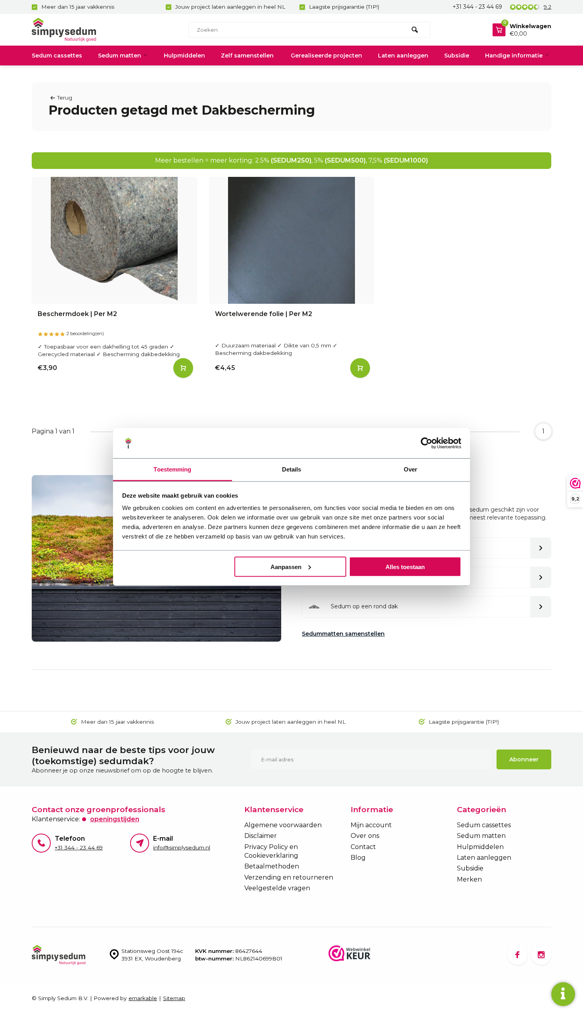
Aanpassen (285, 566)
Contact (363, 847)
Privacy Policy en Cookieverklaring (271, 851)
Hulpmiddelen (184, 55)
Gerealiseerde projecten (326, 55)
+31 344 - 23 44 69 (477, 6)
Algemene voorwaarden (283, 825)
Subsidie (456, 55)
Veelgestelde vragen (277, 888)
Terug (64, 97)
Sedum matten (119, 55)
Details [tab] (291, 469)
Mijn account (371, 825)
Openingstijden (114, 819)
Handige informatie (514, 55)
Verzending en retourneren (288, 877)
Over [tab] (410, 469)
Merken (469, 879)
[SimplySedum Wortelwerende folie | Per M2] (291, 240)
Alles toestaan (405, 566)
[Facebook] (517, 955)
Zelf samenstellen (247, 55)
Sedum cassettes (57, 55)
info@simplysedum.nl (181, 847)
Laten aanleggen (403, 55)
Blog (358, 857)
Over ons (365, 836)
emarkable (142, 998)
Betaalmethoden (271, 866)
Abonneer (524, 759)
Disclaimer (260, 836)
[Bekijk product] (183, 368)
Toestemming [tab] (172, 469)
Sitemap (174, 998)
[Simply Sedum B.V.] (79, 30)
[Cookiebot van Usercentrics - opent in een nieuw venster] (426, 443)
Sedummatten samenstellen (343, 633)
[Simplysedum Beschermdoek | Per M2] (114, 240)
